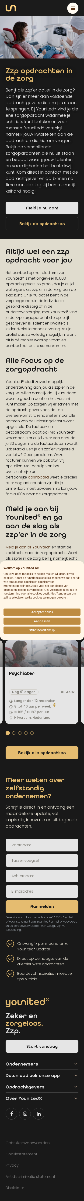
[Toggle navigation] (72, 8)
